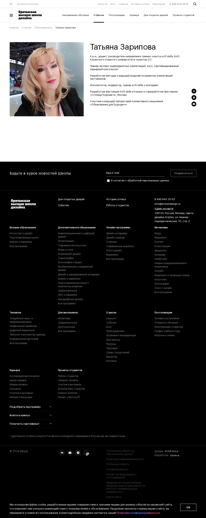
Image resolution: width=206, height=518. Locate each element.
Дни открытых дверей (156, 15)
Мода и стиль (65, 250)
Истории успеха (140, 4)
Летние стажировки (21, 397)
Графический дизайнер (23, 326)
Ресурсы (111, 344)
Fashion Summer (67, 393)
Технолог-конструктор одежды (27, 334)
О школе (26, 28)
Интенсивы (161, 227)
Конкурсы (15, 389)
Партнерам (158, 4)
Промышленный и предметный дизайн (75, 268)
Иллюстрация (66, 241)
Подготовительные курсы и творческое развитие (73, 285)
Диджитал (160, 250)
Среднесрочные (67, 290)
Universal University (28, 4)
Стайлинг (111, 242)
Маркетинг (112, 255)
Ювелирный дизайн (69, 254)
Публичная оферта (117, 464)
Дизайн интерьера (116, 233)
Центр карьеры (18, 380)
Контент (159, 242)
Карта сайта (113, 497)
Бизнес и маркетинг (21, 242)
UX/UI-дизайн (114, 250)
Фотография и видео (70, 262)
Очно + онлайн (163, 288)
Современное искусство (72, 245)
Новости (102, 4)
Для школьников (68, 312)
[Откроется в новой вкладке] (62, 452)
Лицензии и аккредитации (121, 335)
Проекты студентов (183, 15)
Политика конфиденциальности (125, 459)
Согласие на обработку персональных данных (120, 452)
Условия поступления (166, 318)
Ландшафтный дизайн (70, 299)
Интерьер (159, 255)
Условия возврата (117, 469)
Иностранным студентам (168, 327)
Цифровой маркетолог (22, 330)
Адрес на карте (163, 208)
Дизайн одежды (115, 237)
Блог (112, 4)
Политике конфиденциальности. (139, 513)
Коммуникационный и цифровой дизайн (76, 235)
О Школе (99, 15)
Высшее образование (23, 227)
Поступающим (117, 15)
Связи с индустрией (117, 352)
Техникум (15, 312)
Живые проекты (19, 384)
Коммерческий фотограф (24, 339)
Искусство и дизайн (21, 233)
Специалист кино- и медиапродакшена (21, 320)
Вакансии (111, 357)
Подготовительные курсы (24, 237)
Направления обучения (75, 15)
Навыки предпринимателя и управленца (170, 265)
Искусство (160, 279)
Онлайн (159, 271)
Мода (157, 233)
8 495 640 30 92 (164, 199)
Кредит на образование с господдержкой (121, 476)
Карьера (134, 15)
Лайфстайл (160, 259)
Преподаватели (43, 28)
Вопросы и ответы (164, 335)
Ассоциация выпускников (24, 376)
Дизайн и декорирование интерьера (79, 274)
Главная (14, 28)
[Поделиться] (194, 91)
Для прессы (113, 340)
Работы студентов (117, 205)
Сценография (66, 258)
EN (11, 4)
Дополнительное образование (77, 227)
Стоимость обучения (166, 322)
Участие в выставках (21, 393)
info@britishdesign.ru (167, 204)
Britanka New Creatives (71, 389)
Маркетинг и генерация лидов (171, 275)
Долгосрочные (66, 327)
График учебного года (167, 331)
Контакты (111, 361)
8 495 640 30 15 (179, 4)
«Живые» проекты (68, 380)
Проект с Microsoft (69, 397)
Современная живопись (120, 246)
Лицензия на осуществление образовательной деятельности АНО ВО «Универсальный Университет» (125, 487)
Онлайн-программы (118, 227)
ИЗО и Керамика (67, 295)
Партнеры (111, 348)
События (123, 4)
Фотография (161, 284)
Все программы (18, 246)
